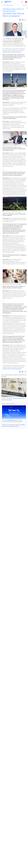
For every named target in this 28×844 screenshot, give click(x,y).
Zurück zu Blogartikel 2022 (8, 5)
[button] (20, 20)
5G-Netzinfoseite (11, 420)
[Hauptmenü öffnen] (2, 2)
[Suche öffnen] (22, 2)
